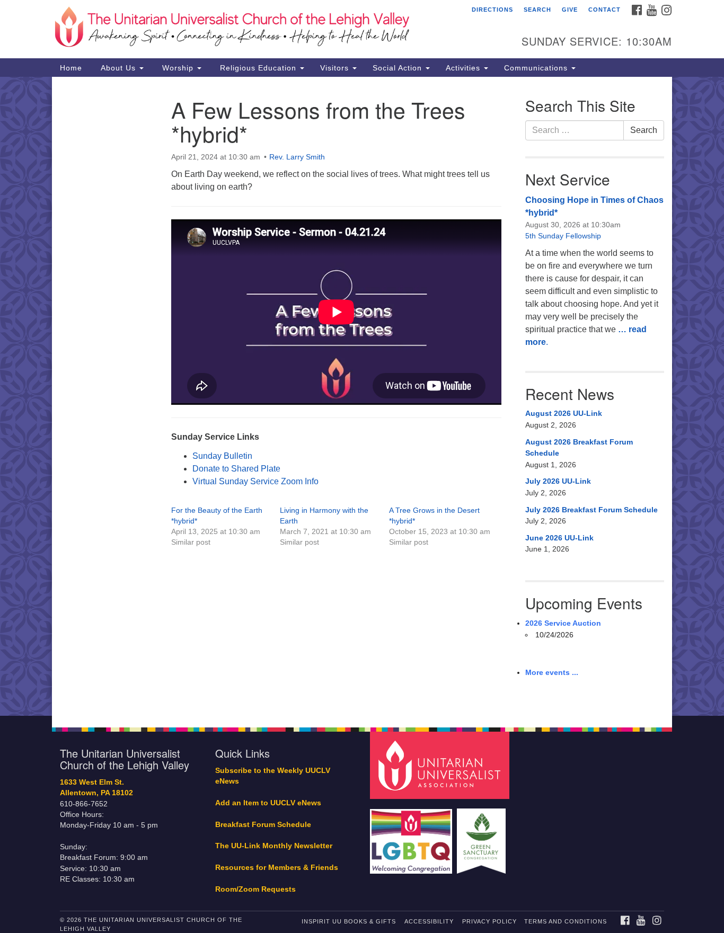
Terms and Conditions (565, 921)
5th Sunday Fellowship (563, 236)
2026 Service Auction (563, 623)
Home (71, 68)
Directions (492, 9)
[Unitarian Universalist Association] (441, 765)
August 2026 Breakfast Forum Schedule (579, 448)
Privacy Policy (489, 921)
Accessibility (429, 921)
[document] (362, 396)
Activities (464, 68)
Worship (178, 68)
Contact (604, 9)
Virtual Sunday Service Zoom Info (255, 481)
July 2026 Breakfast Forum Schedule (591, 509)
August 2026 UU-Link (563, 413)
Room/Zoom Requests (255, 889)
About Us (118, 68)
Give (570, 9)
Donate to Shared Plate (236, 468)
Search (537, 9)
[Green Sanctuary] (482, 836)
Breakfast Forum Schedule (263, 825)
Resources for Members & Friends (276, 868)
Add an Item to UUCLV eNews (268, 803)
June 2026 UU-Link (559, 538)
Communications (537, 68)
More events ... (551, 672)
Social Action (399, 68)
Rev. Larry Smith (297, 157)
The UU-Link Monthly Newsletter (273, 846)
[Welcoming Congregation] (412, 836)
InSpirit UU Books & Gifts (349, 921)
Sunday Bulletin (222, 455)
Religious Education (258, 68)
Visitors (335, 68)
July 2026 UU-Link (558, 481)
